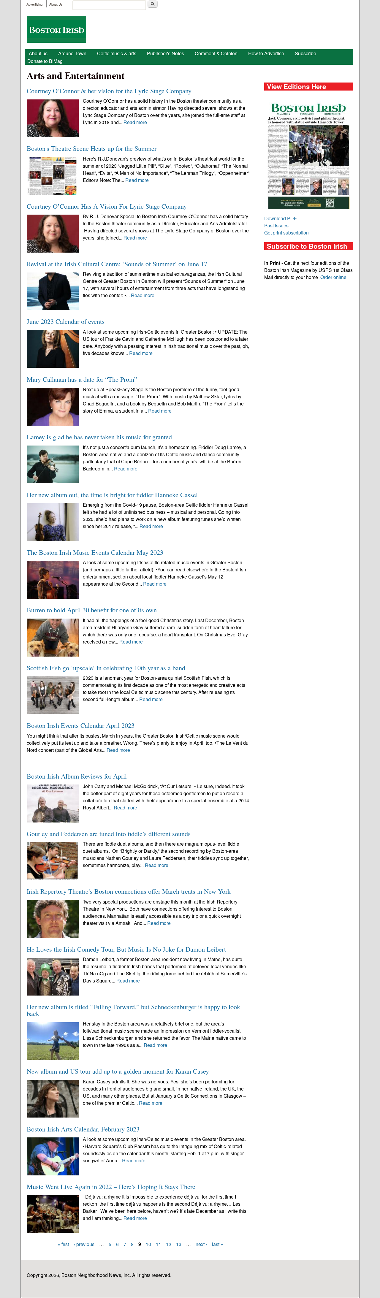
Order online (333, 277)
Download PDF (280, 218)
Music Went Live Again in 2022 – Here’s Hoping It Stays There (111, 1186)
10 (148, 1244)
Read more (135, 122)
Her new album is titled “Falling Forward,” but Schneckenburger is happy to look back (133, 1010)
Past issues (276, 225)
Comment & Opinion (216, 53)
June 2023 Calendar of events (65, 321)
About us (38, 53)
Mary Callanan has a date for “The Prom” (82, 379)
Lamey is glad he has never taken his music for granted (99, 436)
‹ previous (84, 1244)
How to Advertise (266, 53)
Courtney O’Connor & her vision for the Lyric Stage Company (109, 90)
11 (158, 1244)
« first (63, 1244)
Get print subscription (286, 232)
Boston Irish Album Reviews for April (77, 775)
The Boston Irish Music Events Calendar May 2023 (95, 552)
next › (201, 1244)
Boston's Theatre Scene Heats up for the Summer (91, 148)
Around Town (72, 53)
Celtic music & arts (116, 53)
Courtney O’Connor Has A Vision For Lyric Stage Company (107, 206)
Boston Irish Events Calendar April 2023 (80, 725)
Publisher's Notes (165, 53)
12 (168, 1244)
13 (178, 1244)
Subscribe (305, 53)
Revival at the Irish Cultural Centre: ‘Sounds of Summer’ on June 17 (117, 263)
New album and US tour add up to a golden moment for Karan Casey (118, 1070)
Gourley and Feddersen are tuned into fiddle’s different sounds (109, 833)
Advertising (34, 4)
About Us (56, 4)
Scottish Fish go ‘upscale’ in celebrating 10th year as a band (106, 667)
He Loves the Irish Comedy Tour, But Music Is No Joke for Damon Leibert (126, 948)
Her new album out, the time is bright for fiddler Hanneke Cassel (112, 494)
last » (217, 1244)
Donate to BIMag (45, 61)
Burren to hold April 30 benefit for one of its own (92, 609)
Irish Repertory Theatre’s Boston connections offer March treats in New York (129, 891)
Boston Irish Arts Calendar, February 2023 (83, 1128)
